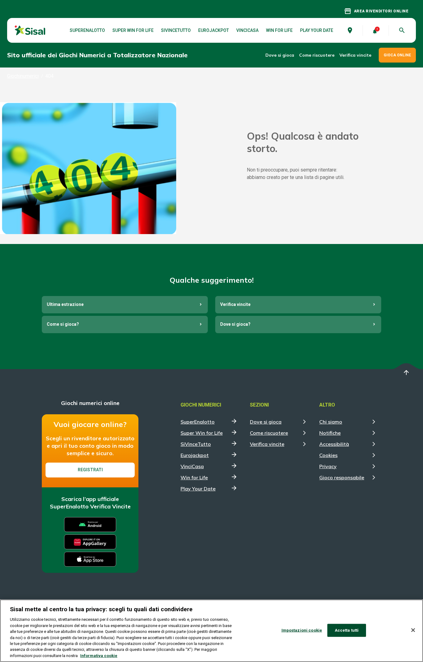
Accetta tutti (347, 630)
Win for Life (279, 30)
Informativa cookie (98, 655)
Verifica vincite (355, 55)
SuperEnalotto (87, 30)
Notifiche (330, 433)
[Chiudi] (413, 630)
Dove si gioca (279, 55)
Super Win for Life (133, 30)
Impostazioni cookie (301, 630)
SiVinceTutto (176, 30)
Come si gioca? (63, 324)
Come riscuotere (316, 55)
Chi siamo (330, 422)
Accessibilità (334, 444)
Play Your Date (316, 30)
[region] (211, 630)
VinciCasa (247, 30)
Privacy (328, 466)
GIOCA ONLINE (397, 55)
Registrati (90, 469)
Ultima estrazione (65, 304)
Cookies (328, 455)
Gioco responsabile (341, 477)
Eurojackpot (213, 30)
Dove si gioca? (235, 324)
